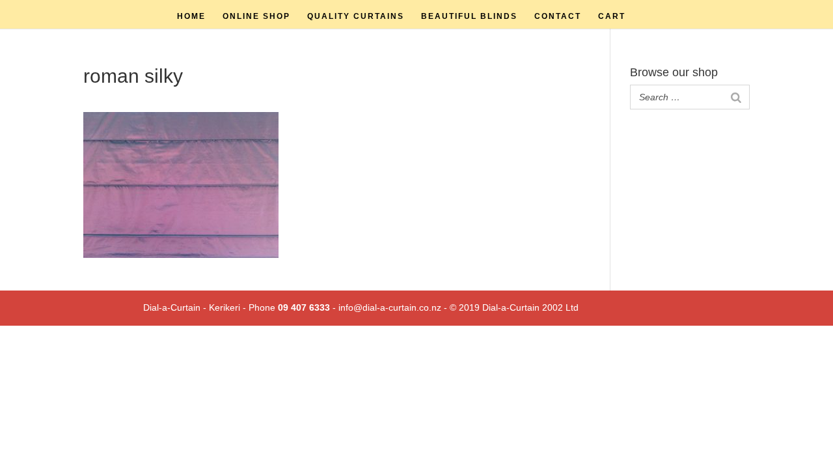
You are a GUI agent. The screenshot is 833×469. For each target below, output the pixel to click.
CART (611, 16)
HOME (191, 16)
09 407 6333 (304, 307)
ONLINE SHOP (256, 16)
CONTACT (557, 16)
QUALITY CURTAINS (355, 16)
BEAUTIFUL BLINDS (469, 16)
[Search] (736, 97)
